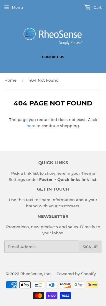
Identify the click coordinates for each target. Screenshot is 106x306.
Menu (17, 7)
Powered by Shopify (76, 273)
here (30, 125)
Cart (97, 7)
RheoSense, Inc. (35, 273)
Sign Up (90, 247)
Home (10, 80)
